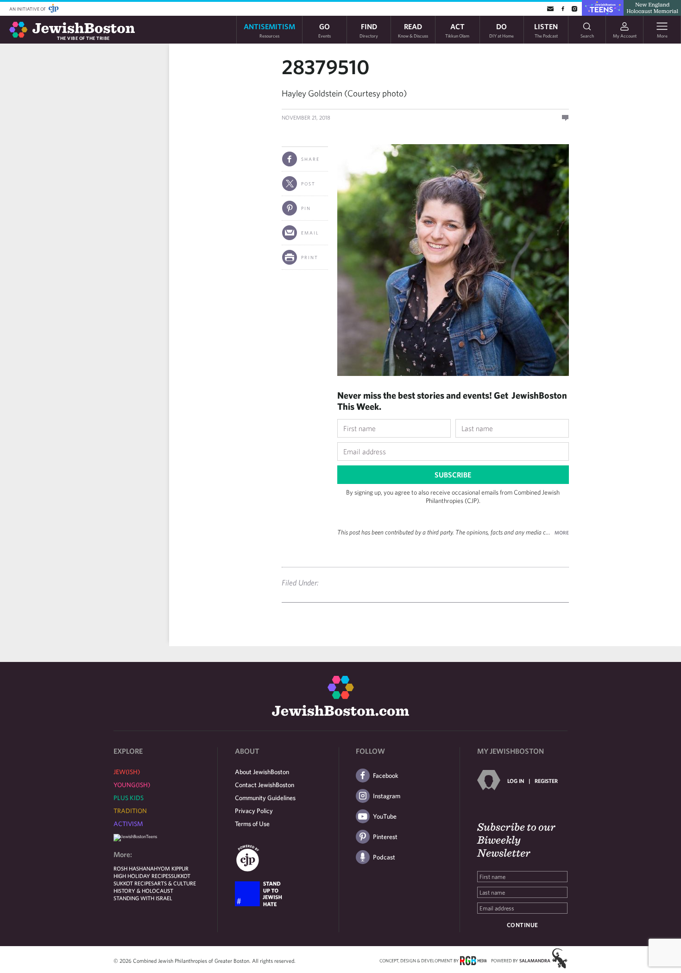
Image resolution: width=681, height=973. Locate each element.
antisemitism (269, 30)
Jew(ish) (127, 772)
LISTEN (546, 30)
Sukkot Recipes (134, 883)
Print (309, 257)
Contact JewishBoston (264, 785)
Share (310, 159)
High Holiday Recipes (142, 875)
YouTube (385, 816)
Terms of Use (252, 823)
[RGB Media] (473, 960)
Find (368, 30)
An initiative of (28, 9)
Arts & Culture (175, 883)
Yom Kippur (173, 868)
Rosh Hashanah (136, 868)
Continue (522, 925)
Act (457, 30)
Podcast (384, 857)
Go (324, 30)
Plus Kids (129, 797)
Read (413, 30)
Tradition (130, 810)
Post (308, 183)
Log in (515, 780)
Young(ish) (132, 785)
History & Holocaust (143, 890)
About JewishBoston (262, 772)
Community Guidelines (265, 797)
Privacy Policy (254, 810)
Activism (128, 823)
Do (501, 30)
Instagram (386, 796)
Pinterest (385, 836)
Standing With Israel (143, 898)
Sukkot (180, 875)
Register (546, 780)
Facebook (385, 775)
